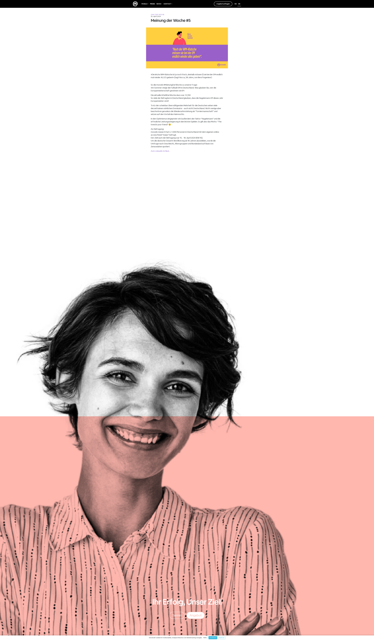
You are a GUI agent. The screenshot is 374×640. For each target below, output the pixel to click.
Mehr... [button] (205, 638)
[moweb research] (135, 4)
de (239, 4)
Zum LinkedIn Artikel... (160, 151)
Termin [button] (177, 615)
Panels (144, 4)
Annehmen (212, 638)
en (236, 4)
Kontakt (167, 4)
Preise (152, 4)
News (158, 4)
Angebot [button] (196, 615)
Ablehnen (221, 638)
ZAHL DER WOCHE (157, 15)
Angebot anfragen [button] (223, 4)
